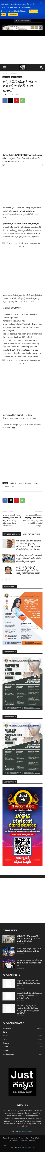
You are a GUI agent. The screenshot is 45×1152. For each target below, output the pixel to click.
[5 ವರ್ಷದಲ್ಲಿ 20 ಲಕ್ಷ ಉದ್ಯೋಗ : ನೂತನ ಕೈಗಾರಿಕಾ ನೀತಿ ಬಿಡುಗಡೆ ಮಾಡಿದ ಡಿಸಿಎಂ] (8, 951)
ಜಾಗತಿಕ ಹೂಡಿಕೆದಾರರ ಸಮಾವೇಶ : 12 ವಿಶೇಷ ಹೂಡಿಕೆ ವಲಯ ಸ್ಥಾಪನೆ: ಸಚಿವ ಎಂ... (29, 962)
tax (13, 486)
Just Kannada (34, 1145)
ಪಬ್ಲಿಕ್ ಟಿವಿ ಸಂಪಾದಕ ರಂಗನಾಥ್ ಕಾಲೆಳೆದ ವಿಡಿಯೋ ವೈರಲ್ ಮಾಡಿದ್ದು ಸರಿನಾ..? (28, 983)
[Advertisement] (22, 50)
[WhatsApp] (22, 100)
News (13, 77)
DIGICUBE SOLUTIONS (28, 1147)
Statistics (24, 1140)
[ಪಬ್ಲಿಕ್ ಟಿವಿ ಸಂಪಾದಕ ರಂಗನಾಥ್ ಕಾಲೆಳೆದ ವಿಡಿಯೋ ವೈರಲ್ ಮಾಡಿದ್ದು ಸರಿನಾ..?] (8, 983)
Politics (19, 77)
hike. (20, 483)
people (36, 483)
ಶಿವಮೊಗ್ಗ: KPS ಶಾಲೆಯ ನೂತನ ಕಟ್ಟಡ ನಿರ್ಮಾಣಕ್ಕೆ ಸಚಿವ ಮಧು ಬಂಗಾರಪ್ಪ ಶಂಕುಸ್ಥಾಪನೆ (29, 558)
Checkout (13, 14)
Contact (32, 1140)
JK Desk (7, 95)
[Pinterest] (16, 100)
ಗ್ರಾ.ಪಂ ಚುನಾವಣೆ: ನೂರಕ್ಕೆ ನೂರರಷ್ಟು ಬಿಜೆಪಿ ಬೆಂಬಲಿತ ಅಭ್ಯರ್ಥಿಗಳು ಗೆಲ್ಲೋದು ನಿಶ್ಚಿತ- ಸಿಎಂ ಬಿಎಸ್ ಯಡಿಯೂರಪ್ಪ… (11, 520)
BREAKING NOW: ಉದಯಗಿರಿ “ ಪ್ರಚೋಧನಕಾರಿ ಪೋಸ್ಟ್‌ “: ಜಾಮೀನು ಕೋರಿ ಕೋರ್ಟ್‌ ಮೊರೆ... (28, 938)
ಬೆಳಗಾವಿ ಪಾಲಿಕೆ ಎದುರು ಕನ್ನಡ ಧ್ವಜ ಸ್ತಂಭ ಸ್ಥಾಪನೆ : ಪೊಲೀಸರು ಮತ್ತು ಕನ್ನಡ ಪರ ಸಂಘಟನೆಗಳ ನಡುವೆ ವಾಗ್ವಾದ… (32, 520)
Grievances (14, 1140)
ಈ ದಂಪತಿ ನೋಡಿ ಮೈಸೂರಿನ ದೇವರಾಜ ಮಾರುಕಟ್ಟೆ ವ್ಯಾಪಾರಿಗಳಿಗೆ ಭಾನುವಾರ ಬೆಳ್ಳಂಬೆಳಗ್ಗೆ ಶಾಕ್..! (29, 995)
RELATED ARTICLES (12, 534)
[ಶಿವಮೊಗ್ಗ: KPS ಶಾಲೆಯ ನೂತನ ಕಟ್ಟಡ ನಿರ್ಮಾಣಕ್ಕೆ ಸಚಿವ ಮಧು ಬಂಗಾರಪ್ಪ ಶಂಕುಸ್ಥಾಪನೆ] (8, 558)
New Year (28, 483)
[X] (10, 100)
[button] (40, 2)
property (7, 486)
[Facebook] (5, 100)
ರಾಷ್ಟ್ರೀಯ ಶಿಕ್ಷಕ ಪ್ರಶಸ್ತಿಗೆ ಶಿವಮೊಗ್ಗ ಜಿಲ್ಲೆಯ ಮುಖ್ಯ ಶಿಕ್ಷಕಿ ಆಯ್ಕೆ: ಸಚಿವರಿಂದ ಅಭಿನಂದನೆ (28, 570)
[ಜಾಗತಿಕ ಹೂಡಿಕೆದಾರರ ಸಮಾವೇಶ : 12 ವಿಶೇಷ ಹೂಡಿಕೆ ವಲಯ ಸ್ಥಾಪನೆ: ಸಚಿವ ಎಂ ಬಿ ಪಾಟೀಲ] (8, 963)
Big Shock (13, 483)
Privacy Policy (23, 1138)
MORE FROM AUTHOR (31, 534)
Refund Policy (35, 1138)
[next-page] (8, 579)
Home (4, 73)
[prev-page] (4, 579)
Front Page (13, 73)
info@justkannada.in (27, 1131)
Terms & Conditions (10, 1138)
